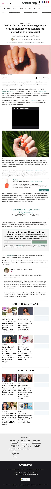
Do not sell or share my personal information (25, 474)
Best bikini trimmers (25, 442)
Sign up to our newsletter (36, 446)
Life (39, 8)
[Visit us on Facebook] (42, 2)
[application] (25, 118)
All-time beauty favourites (14, 442)
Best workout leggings (25, 446)
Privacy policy (18, 472)
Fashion (8, 8)
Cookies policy (27, 472)
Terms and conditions (39, 469)
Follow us (39, 77)
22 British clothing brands (14, 454)
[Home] (4, 8)
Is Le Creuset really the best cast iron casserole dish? (14, 450)
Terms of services (19, 245)
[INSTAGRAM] (12, 271)
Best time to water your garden (30, 12)
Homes (21, 8)
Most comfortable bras (25, 449)
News (38, 39)
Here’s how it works (40, 42)
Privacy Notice (42, 245)
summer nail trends (7, 91)
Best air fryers (25, 444)
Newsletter (46, 77)
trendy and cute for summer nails (34, 170)
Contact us (30, 469)
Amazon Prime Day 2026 (14, 12)
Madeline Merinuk (20, 39)
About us (8, 469)
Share (6, 77)
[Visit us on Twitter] (44, 2)
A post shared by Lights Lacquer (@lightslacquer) (25, 211)
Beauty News (27, 23)
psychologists (10, 255)
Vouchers (14, 456)
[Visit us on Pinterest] (48, 2)
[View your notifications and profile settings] (10, 3)
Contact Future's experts (19, 469)
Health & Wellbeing (30, 8)
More (44, 8)
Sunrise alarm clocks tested (14, 446)
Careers (34, 472)
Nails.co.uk (34, 100)
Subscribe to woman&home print (36, 442)
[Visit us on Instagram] (46, 2)
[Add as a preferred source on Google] (25, 479)
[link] (7, 184)
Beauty (15, 8)
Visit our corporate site (43, 484)
